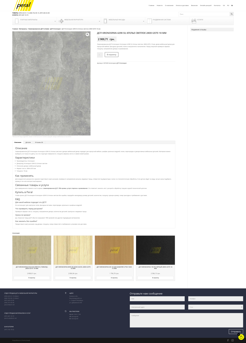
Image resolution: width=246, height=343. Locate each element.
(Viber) (17, 296)
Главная (151, 5)
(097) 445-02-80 (45, 13)
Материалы (23, 29)
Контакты (217, 5)
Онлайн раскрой (205, 5)
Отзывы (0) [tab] (39, 142)
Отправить (236, 331)
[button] (87, 34)
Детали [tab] (28, 142)
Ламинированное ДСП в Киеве (38, 29)
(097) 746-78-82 (9, 329)
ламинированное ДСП (50, 188)
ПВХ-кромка (62, 188)
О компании (169, 5)
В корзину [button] (31, 278)
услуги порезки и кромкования (77, 188)
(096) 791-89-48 (9, 302)
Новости (159, 5)
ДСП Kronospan (55, 29)
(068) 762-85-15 (34, 13)
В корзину (111, 54)
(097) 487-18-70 (23, 15)
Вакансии (194, 5)
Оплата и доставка (182, 5)
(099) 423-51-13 (23, 13)
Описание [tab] (17, 142)
